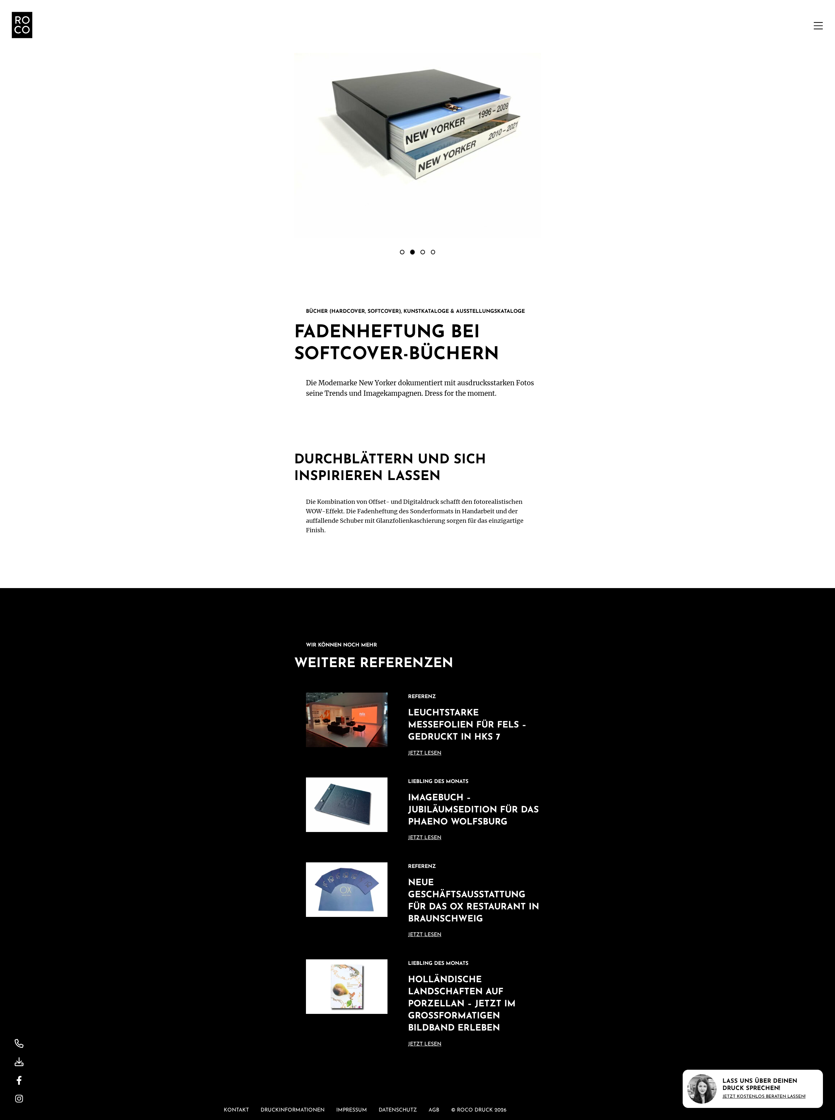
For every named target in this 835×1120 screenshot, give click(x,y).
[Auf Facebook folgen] (19, 1080)
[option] (402, 252)
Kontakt (236, 1110)
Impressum (351, 1110)
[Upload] (19, 1061)
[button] (818, 26)
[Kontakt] (19, 1043)
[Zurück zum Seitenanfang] (22, 25)
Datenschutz (398, 1110)
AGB (434, 1110)
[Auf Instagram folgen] (19, 1098)
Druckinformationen (293, 1110)
